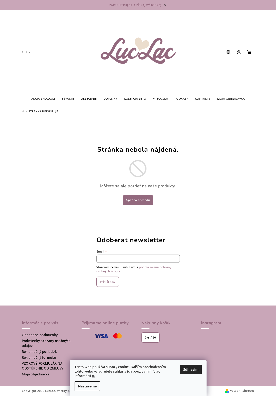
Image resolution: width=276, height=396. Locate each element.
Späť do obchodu (138, 200)
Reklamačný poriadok (39, 351)
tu (93, 376)
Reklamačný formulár (39, 357)
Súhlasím (191, 369)
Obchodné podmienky (40, 335)
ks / (150, 337)
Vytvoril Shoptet (242, 391)
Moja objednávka (36, 374)
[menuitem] (43, 98)
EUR (24, 52)
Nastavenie (87, 386)
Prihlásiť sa (107, 281)
